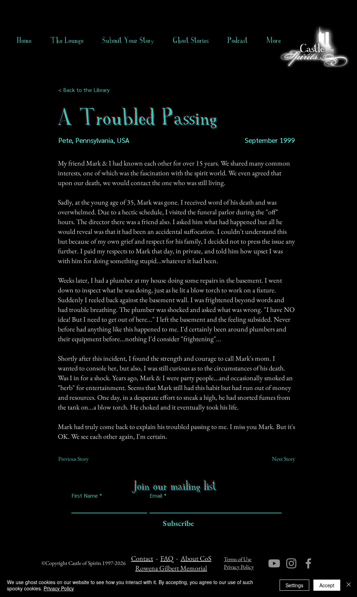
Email (156, 495)
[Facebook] (308, 563)
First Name (84, 495)
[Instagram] (291, 563)
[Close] (348, 585)
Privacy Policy (239, 567)
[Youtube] (274, 563)
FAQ (166, 558)
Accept (326, 585)
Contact (142, 558)
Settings (294, 585)
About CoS (196, 558)
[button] (191, 40)
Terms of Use (237, 559)
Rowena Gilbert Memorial (171, 568)
